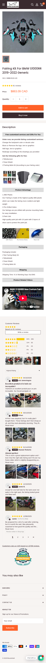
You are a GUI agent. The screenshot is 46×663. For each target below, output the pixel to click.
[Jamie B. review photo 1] (10, 504)
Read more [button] (9, 425)
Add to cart (23, 108)
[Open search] (32, 4)
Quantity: (5, 99)
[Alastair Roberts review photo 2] (22, 472)
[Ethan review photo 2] (20, 435)
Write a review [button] (23, 332)
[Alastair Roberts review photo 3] (33, 472)
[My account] (37, 4)
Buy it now (23, 115)
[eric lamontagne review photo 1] (14, 400)
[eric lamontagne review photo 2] (34, 400)
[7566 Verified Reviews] (23, 566)
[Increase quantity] (25, 99)
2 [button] (17, 537)
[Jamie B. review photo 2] (26, 504)
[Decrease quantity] (13, 99)
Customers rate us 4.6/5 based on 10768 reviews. (21, 546)
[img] (17, 378)
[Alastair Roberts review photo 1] (10, 472)
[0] (41, 4)
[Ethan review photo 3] (31, 435)
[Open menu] (3, 5)
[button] (7, 86)
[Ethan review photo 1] (8, 435)
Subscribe (10, 628)
